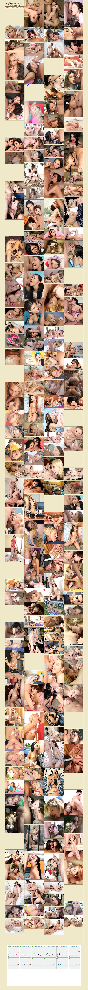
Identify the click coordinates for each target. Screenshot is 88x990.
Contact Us (54, 988)
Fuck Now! (20, 7)
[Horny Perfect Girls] (14, 2)
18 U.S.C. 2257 (45, 988)
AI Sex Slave (8, 7)
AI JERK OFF (14, 7)
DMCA (50, 988)
